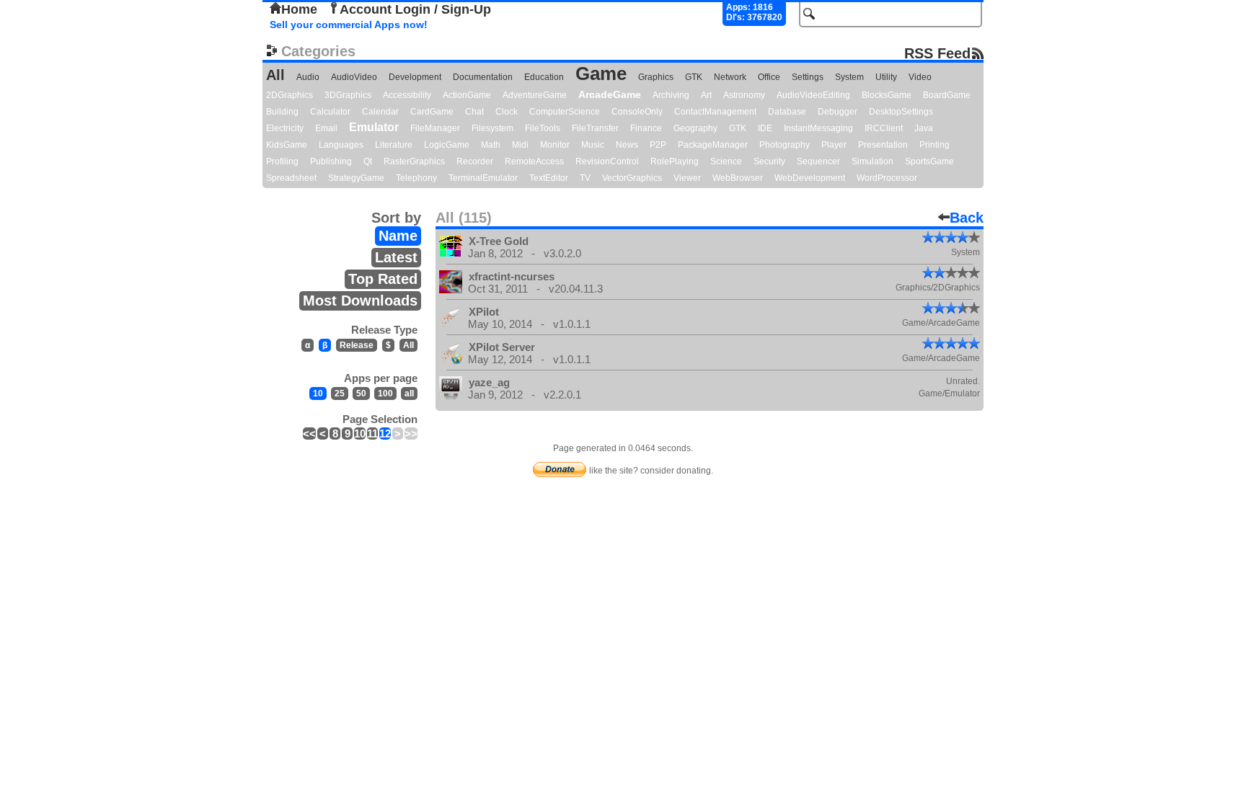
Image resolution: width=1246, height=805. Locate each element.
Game (601, 73)
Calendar (380, 112)
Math (490, 145)
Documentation (483, 77)
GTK (693, 77)
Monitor (555, 145)
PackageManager (713, 145)
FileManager (435, 128)
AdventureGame (535, 95)
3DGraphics (347, 95)
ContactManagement (715, 112)
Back (967, 218)
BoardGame (947, 95)
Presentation (883, 145)
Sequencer (818, 161)
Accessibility (407, 95)
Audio (307, 77)
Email (326, 128)
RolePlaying (674, 161)
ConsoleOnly (637, 112)
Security (769, 161)
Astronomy (744, 95)
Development (415, 77)
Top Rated (382, 279)
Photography (784, 145)
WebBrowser (737, 178)
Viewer (687, 178)
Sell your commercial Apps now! (349, 24)
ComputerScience (564, 112)
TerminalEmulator (483, 178)
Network (730, 77)
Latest (396, 257)
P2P (658, 145)
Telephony (416, 178)
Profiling (282, 161)
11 (372, 433)
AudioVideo (354, 77)
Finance (646, 128)
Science (726, 161)
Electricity (285, 128)
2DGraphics (289, 95)
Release (357, 345)
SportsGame (929, 161)
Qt (367, 161)
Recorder (474, 161)
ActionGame (467, 95)
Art (706, 95)
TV (585, 178)
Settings (807, 77)
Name (398, 236)
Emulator (374, 127)
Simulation (872, 161)
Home (299, 9)
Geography (695, 128)
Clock (506, 112)
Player (834, 145)
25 (340, 393)
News (627, 145)
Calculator (330, 112)
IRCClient (884, 128)
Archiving (671, 95)
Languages (341, 145)
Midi (520, 145)
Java (923, 128)
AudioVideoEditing (813, 95)
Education (544, 77)
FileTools (542, 128)
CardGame (432, 112)
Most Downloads (360, 300)
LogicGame (446, 145)
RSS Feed (937, 53)
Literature (393, 145)
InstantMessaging (818, 128)
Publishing (331, 161)
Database (787, 112)
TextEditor (548, 178)
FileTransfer (595, 128)
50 (361, 393)
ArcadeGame (609, 94)
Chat (474, 112)
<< (309, 433)
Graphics (655, 77)
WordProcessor (887, 178)
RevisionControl (607, 161)
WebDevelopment (809, 178)
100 (385, 393)
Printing (934, 145)
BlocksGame (886, 95)
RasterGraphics (414, 161)
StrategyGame (356, 178)
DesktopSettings (901, 112)
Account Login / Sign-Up (415, 9)
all (409, 393)
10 (318, 393)
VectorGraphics (632, 178)
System (849, 77)
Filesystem (492, 128)
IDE (765, 128)
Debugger (837, 112)
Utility (886, 77)
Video (920, 77)
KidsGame (286, 145)
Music (592, 145)
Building (282, 112)
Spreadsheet (291, 178)
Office (769, 77)
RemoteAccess (534, 161)
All (275, 75)
